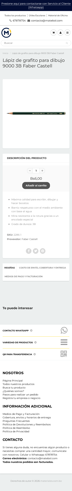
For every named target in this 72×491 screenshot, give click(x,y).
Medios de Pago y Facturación (21, 414)
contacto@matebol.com (47, 20)
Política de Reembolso (16, 428)
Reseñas (9, 267)
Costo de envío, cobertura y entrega (42, 267)
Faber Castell (30, 239)
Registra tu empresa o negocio (21, 398)
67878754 (19, 20)
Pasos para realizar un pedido (20, 394)
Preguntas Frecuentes (16, 421)
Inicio (5, 53)
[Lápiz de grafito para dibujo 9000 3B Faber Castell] (36, 113)
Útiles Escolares (37, 15)
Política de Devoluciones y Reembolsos (27, 424)
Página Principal (13, 380)
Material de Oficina (58, 15)
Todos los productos (15, 15)
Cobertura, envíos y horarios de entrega (27, 417)
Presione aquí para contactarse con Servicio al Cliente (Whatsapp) (36, 5)
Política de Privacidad (16, 431)
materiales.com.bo (51, 480)
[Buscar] (67, 43)
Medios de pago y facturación (24, 276)
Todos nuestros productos (18, 384)
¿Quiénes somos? (13, 391)
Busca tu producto (14, 387)
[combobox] (36, 43)
